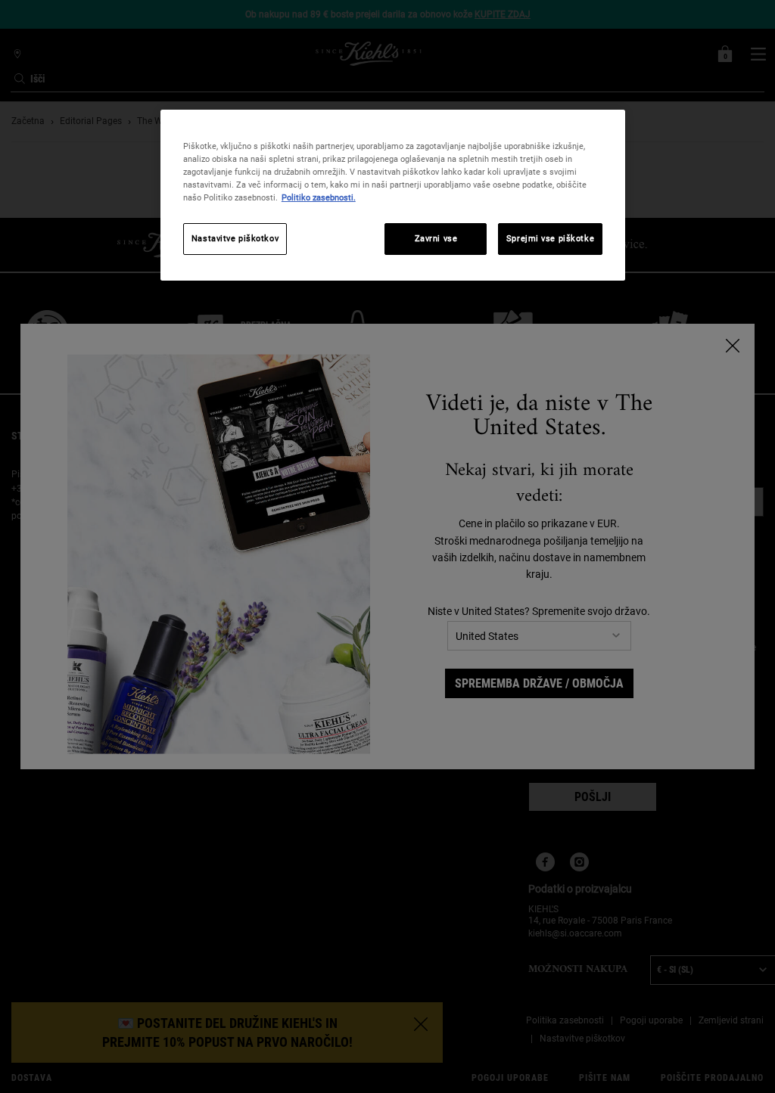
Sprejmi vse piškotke (550, 238)
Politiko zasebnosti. (319, 197)
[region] (392, 195)
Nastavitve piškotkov (235, 238)
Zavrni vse (436, 238)
